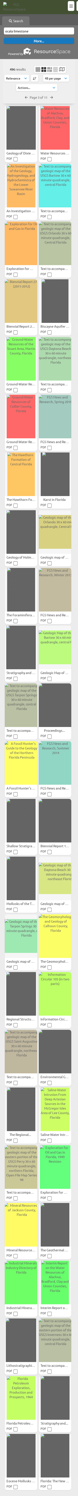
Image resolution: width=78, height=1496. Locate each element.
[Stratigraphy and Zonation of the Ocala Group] (21, 647)
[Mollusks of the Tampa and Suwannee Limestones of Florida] (21, 878)
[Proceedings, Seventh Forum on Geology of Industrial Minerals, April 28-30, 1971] (55, 705)
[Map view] (62, 70)
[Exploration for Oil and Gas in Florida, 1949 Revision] (55, 1167)
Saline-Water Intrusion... (59, 1134)
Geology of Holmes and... (25, 557)
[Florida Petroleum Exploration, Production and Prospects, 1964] (21, 1398)
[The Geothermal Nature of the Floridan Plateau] (55, 1225)
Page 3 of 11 (39, 97)
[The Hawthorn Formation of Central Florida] (21, 474)
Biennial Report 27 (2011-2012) (29, 326)
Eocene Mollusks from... (24, 1481)
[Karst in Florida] (55, 474)
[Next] (51, 97)
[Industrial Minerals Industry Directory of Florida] (21, 1282)
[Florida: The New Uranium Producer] (55, 1455)
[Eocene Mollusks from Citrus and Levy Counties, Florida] (21, 1455)
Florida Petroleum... (21, 1423)
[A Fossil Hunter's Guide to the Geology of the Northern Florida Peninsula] (21, 763)
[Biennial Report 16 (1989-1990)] (55, 820)
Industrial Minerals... (21, 1308)
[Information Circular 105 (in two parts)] (55, 994)
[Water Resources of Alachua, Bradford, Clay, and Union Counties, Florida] (55, 128)
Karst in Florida (54, 499)
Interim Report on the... (58, 1308)
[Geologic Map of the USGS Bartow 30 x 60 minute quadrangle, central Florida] (55, 647)
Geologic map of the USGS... (27, 961)
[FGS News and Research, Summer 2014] (55, 763)
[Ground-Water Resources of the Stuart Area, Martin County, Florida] (21, 359)
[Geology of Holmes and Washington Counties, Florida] (21, 532)
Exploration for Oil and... (25, 268)
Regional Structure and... (25, 1019)
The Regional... (21, 1134)
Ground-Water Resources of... (28, 384)
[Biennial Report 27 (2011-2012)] (21, 301)
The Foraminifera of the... (25, 615)
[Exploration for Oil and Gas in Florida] (21, 243)
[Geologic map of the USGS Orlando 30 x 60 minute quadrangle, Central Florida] (55, 532)
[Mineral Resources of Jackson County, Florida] (21, 1225)
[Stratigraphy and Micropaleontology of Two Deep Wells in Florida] (55, 1398)
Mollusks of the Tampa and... (27, 903)
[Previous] (26, 97)
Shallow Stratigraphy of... (25, 846)
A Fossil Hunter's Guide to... (27, 788)
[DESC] (34, 78)
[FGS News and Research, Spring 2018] (55, 416)
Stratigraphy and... (55, 1423)
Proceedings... (55, 730)
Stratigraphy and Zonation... (27, 673)
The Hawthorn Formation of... (28, 499)
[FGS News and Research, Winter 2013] (55, 590)
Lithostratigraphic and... (24, 1365)
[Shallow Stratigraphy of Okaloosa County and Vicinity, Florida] (21, 820)
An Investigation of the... (25, 211)
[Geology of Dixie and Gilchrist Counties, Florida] (21, 128)
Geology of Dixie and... (23, 153)
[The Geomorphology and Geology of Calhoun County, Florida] (55, 936)
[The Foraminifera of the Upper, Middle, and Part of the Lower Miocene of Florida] (21, 590)
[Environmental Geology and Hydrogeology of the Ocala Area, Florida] (55, 1051)
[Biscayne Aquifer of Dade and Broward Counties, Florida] (55, 301)
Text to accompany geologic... (28, 730)
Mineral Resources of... (23, 1250)
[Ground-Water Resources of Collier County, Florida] (21, 416)
